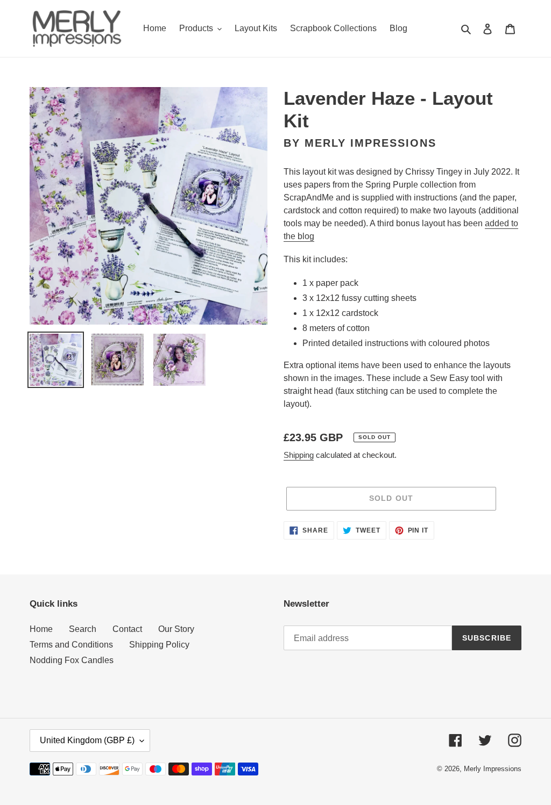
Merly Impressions (492, 769)
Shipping (299, 454)
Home (41, 629)
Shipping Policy (159, 644)
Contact (127, 629)
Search (82, 629)
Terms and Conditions (71, 644)
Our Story (176, 629)
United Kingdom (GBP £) (87, 740)
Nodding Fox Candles (72, 660)
